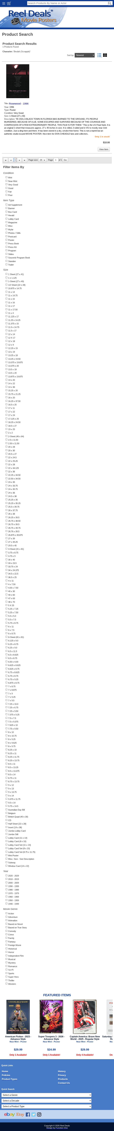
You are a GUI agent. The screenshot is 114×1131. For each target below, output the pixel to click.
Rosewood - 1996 (19, 103)
